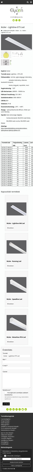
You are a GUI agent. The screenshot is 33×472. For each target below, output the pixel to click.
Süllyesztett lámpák (6, 435)
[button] (31, 2)
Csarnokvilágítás (5, 419)
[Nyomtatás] (25, 409)
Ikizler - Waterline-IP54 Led (16, 337)
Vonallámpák (4, 444)
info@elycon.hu (17, 17)
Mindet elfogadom (16, 459)
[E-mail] (13, 20)
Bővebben (10, 228)
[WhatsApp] (19, 409)
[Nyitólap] (1, 2)
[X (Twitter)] (10, 409)
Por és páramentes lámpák (8, 428)
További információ (7, 468)
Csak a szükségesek (16, 465)
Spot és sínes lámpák (7, 433)
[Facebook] (7, 409)
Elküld (7, 404)
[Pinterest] (16, 409)
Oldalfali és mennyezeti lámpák (9, 426)
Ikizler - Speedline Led (14, 299)
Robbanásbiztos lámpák (7, 430)
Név (4, 359)
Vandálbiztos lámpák (7, 440)
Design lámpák (5, 421)
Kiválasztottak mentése (16, 462)
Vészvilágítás (4, 442)
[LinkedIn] (13, 409)
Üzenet (5, 372)
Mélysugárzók (5, 424)
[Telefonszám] (16, 20)
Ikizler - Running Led (14, 261)
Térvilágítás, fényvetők (7, 436)
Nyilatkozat (7, 390)
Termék (5, 353)
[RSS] (19, 20)
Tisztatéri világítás (6, 438)
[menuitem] (1, 2)
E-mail (5, 366)
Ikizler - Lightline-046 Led (16, 223)
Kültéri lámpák (5, 423)
